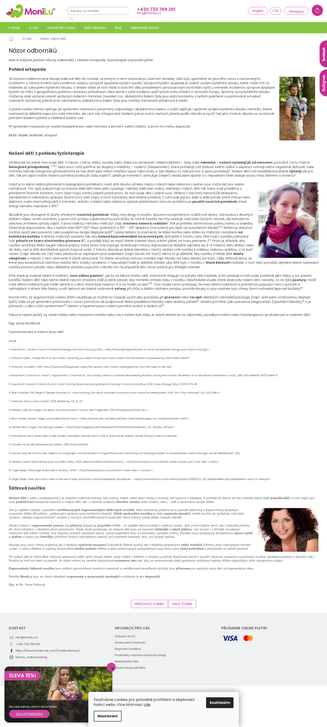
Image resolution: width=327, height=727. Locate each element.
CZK (276, 11)
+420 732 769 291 (28, 644)
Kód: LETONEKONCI (29, 714)
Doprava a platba (128, 649)
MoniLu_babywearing (31, 657)
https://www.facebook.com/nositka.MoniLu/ (48, 650)
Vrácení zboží (125, 636)
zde (147, 704)
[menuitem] (14, 27)
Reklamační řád (126, 661)
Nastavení (108, 716)
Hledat (73, 18)
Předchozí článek (149, 604)
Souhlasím (219, 702)
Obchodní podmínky (130, 668)
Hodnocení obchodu (130, 643)
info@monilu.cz (27, 637)
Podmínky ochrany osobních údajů (140, 655)
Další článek (182, 604)
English (258, 11)
